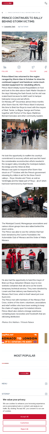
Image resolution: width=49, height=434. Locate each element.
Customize (24, 423)
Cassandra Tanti (9, 26)
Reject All (24, 429)
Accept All (24, 417)
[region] (24, 415)
